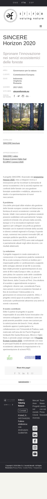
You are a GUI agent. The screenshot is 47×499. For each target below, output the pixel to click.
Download (7, 140)
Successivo (23, 382)
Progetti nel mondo (36, 409)
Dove (5, 79)
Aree (35, 403)
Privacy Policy (17, 468)
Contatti (22, 411)
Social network (7, 96)
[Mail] (35, 428)
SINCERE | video (10, 156)
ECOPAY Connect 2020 (13, 162)
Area (5, 70)
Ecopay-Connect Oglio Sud (14, 159)
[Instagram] (35, 447)
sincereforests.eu (21, 91)
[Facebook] (35, 441)
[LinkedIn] (35, 434)
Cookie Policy (27, 468)
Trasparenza (37, 468)
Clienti (35, 415)
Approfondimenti (10, 153)
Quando (6, 87)
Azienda (36, 418)
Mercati (36, 400)
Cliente (6, 74)
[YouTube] (35, 453)
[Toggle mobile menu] (41, 26)
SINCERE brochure (11, 143)
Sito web (7, 91)
